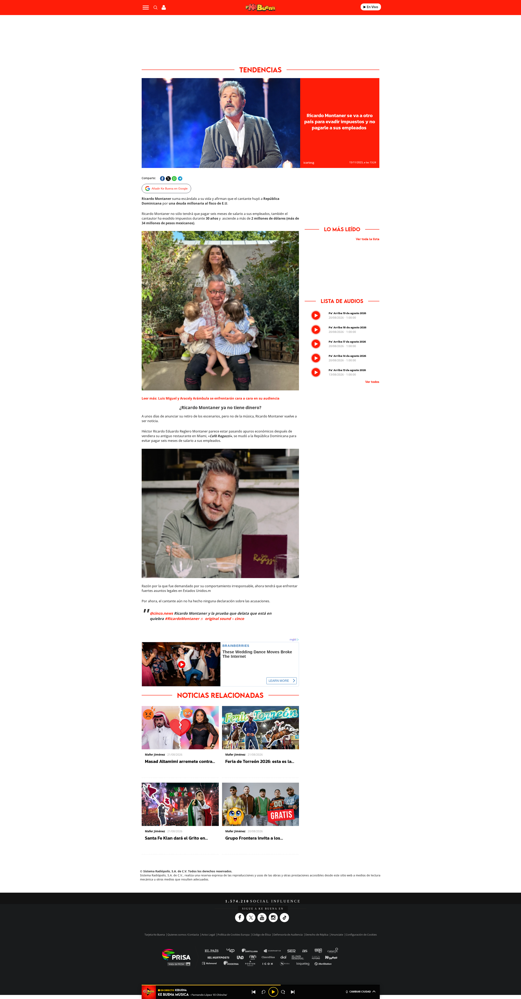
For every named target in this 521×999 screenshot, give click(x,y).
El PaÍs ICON (269, 963)
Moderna (231, 963)
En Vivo (372, 7)
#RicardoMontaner (182, 618)
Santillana (252, 950)
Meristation (323, 963)
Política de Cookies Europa (234, 934)
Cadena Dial (285, 957)
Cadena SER (292, 950)
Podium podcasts (251, 963)
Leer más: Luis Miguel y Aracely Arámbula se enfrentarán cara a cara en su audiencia (210, 398)
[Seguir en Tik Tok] (285, 917)
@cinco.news (161, 613)
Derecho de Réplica (316, 934)
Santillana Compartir (274, 950)
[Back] (254, 992)
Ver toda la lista (367, 238)
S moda (286, 963)
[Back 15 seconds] (263, 992)
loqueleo (304, 963)
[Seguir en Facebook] (240, 917)
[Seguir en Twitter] (251, 917)
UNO (242, 957)
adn (318, 950)
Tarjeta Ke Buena (154, 934)
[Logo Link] (260, 8)
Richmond (211, 963)
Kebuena (329, 957)
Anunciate (337, 934)
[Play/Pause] (273, 992)
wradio (253, 957)
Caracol (333, 950)
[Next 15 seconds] (283, 992)
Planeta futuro (315, 957)
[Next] (293, 992)
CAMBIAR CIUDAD (360, 991)
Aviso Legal (208, 934)
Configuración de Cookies (361, 934)
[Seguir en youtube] (263, 917)
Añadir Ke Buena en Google (170, 188)
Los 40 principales (233, 950)
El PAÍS (214, 950)
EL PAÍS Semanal (299, 957)
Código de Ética (261, 934)
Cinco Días (269, 957)
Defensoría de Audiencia (288, 934)
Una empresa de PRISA (178, 954)
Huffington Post (219, 957)
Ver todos (372, 381)
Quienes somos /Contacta (183, 934)
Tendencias (260, 69)
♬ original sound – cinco (222, 618)
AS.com (304, 950)
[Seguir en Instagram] (274, 917)
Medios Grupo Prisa (177, 964)
